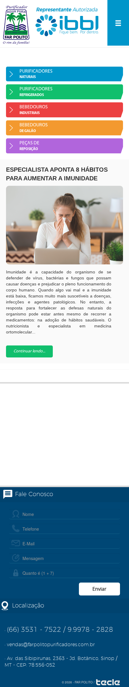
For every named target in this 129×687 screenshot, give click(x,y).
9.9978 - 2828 (90, 629)
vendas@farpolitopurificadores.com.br (51, 644)
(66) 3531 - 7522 (34, 629)
